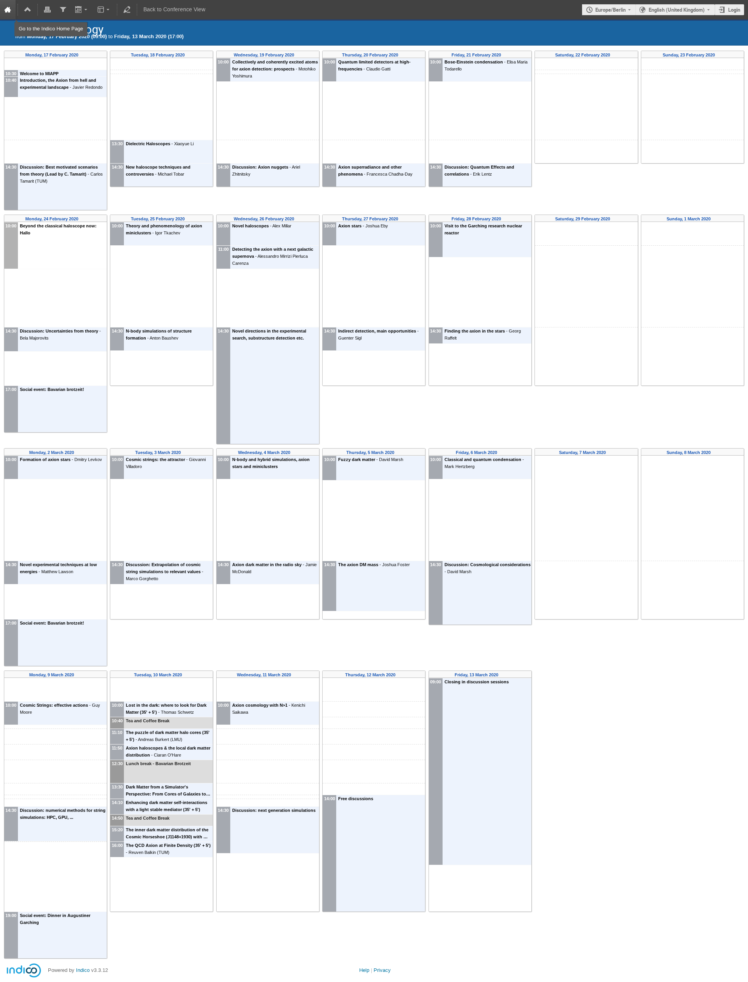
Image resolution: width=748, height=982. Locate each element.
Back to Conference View (174, 9)
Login (734, 9)
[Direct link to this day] (83, 55)
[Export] (82, 9)
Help (364, 970)
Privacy (382, 970)
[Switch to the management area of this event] (127, 9)
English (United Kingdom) (677, 9)
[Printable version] (47, 9)
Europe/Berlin (610, 9)
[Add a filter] (63, 9)
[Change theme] (104, 9)
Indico (83, 970)
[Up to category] (27, 9)
